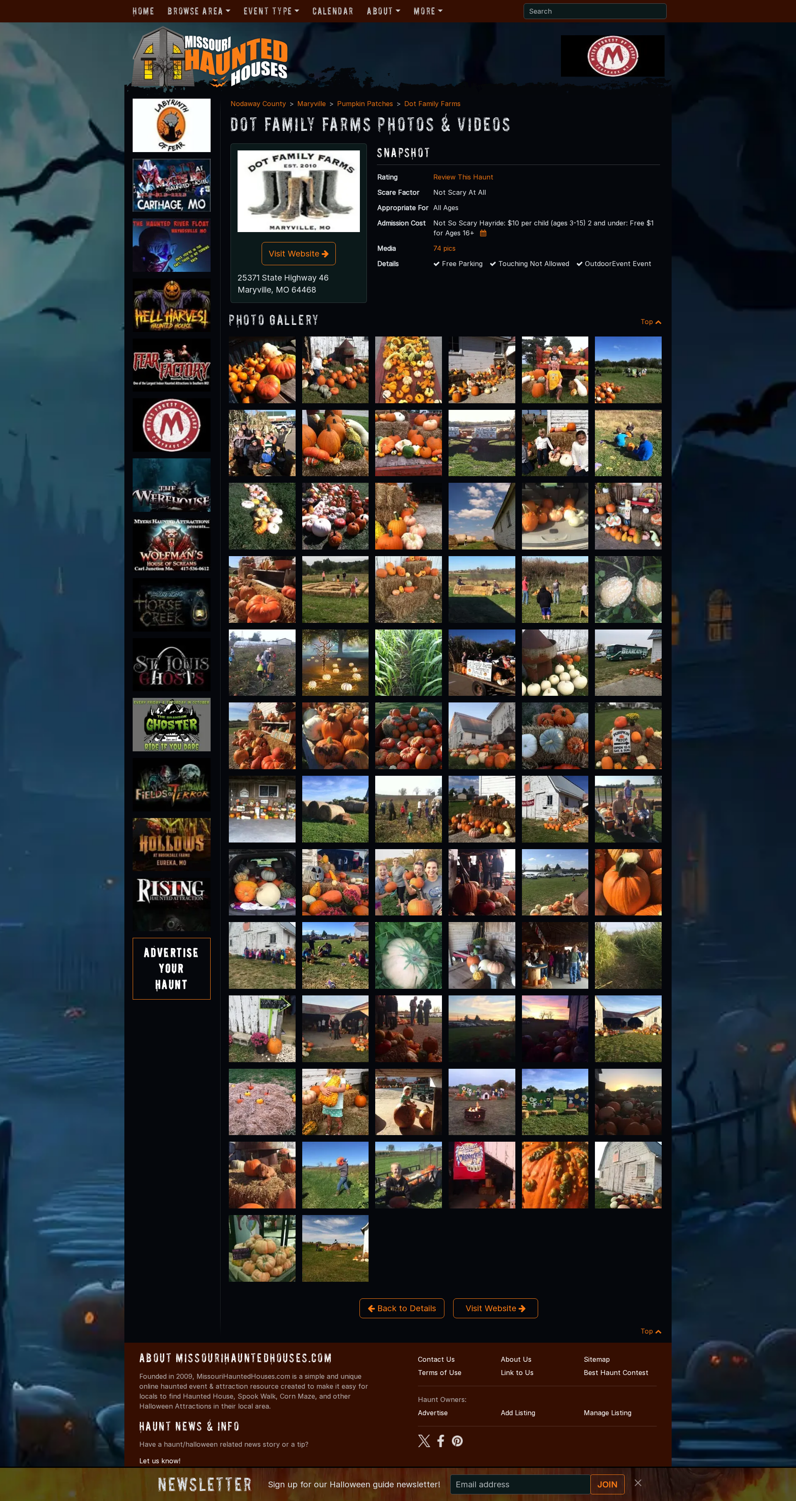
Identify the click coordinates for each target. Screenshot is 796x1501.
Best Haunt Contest (616, 1372)
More (424, 11)
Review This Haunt (463, 177)
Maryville (311, 103)
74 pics (444, 248)
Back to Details (405, 1308)
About (380, 11)
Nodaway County (258, 103)
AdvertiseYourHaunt (171, 968)
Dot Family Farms (432, 103)
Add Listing (518, 1413)
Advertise (433, 1413)
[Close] (638, 1483)
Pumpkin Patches (365, 103)
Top (648, 321)
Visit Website (295, 254)
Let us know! (159, 1461)
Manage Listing (607, 1413)
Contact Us (436, 1359)
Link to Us (517, 1372)
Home (143, 11)
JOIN (607, 1484)
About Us (516, 1359)
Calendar (333, 11)
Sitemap (597, 1359)
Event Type (268, 11)
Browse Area (195, 11)
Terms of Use (439, 1372)
